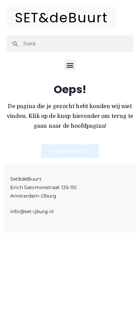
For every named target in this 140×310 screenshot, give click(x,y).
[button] (69, 64)
